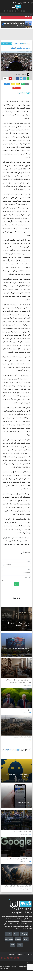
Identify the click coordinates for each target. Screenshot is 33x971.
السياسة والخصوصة (29, 963)
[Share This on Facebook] (17, 78)
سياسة (16, 934)
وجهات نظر (18, 43)
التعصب (27, 84)
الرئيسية (30, 3)
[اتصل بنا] (24, 11)
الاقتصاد (18, 84)
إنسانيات (18, 939)
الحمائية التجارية (16, 88)
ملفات (13, 944)
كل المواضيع (22, 3)
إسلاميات (8, 934)
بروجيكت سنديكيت (11, 750)
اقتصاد (25, 939)
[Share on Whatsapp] (28, 78)
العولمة (22, 84)
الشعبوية (13, 84)
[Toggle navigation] (30, 14)
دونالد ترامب (7, 84)
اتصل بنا (13, 3)
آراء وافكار (26, 43)
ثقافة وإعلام (9, 939)
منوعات (19, 944)
